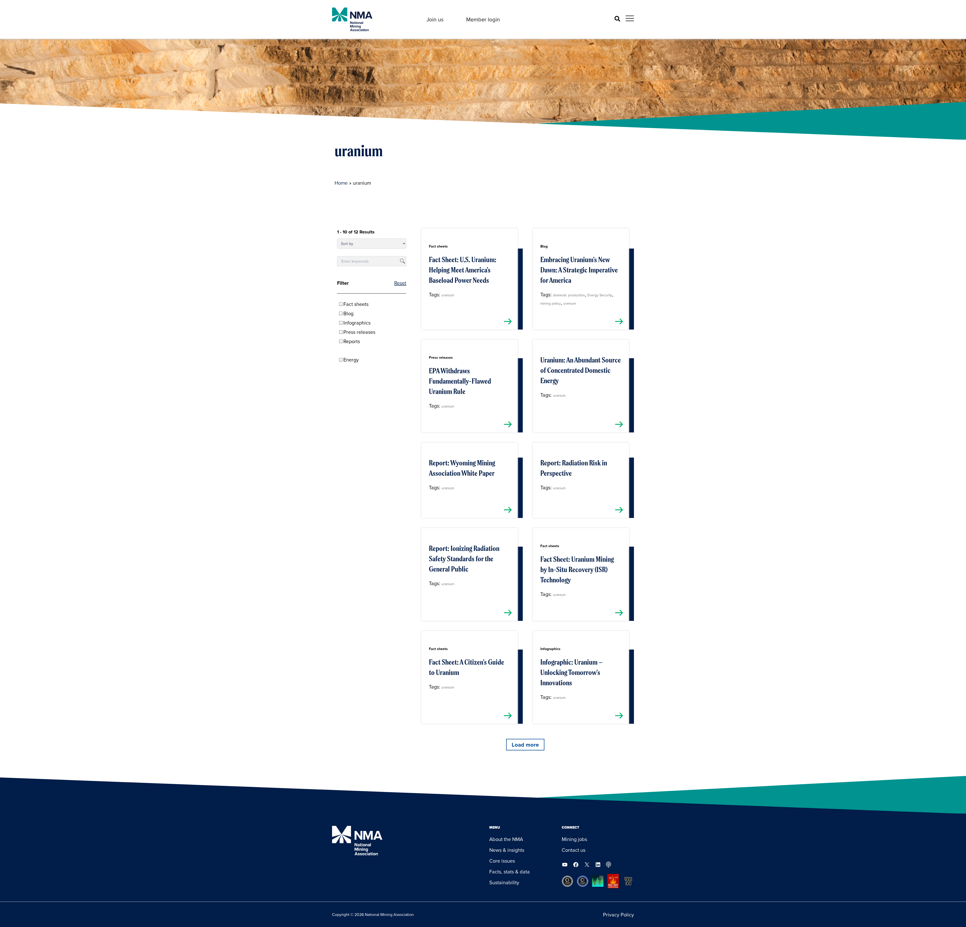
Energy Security (599, 295)
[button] (435, 19)
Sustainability (504, 882)
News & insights (506, 850)
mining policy (550, 303)
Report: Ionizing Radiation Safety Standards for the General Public (464, 558)
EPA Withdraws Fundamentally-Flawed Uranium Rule (460, 381)
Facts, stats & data (509, 871)
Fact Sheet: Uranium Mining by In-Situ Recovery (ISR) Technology (577, 569)
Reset (400, 283)
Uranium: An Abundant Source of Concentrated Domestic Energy (580, 370)
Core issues (502, 860)
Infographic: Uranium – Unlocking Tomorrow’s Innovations (571, 672)
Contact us (573, 850)
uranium (447, 295)
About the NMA (506, 839)
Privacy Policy (618, 914)
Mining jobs (574, 839)
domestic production (569, 295)
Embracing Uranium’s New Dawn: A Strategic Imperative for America (579, 270)
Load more (525, 745)
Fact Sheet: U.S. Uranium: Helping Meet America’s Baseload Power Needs (462, 270)
